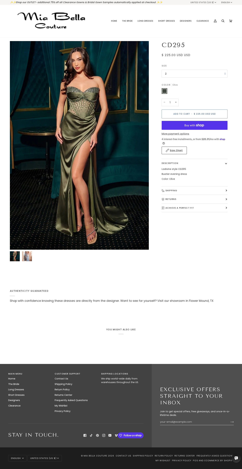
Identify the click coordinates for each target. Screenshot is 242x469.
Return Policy (62, 389)
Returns (170, 199)
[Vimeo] (116, 435)
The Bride (13, 384)
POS (195, 460)
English (225, 2)
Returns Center (63, 395)
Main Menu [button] (15, 373)
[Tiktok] (91, 435)
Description (170, 163)
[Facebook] (84, 435)
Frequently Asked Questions (71, 400)
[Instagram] (103, 435)
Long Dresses (16, 389)
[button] (127, 21)
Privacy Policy (62, 411)
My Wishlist (61, 405)
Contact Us (61, 378)
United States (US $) (202, 2)
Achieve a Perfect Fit (179, 207)
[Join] (229, 422)
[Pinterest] (97, 435)
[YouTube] (109, 435)
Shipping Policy (63, 384)
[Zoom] (79, 145)
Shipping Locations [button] (114, 373)
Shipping (171, 190)
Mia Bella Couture (95, 455)
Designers (14, 400)
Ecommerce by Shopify (219, 460)
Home (11, 378)
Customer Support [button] (67, 373)
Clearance (14, 405)
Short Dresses (16, 395)
